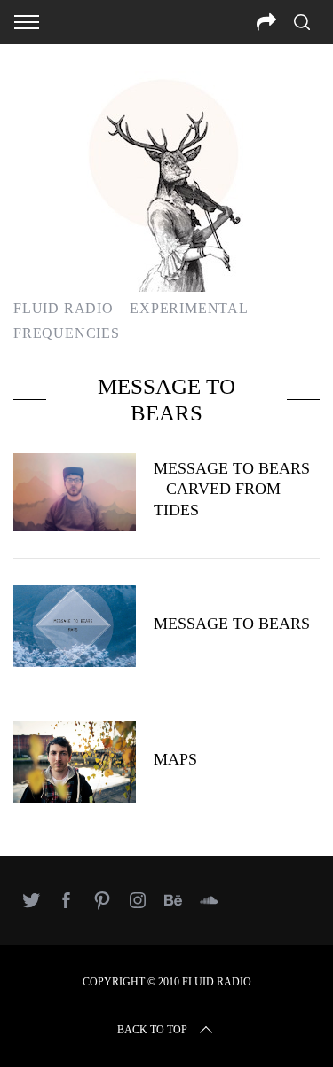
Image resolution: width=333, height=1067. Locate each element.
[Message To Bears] (74, 626)
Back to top (152, 1030)
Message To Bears (232, 623)
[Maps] (74, 762)
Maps (175, 759)
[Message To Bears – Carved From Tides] (74, 492)
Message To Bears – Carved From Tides (232, 489)
